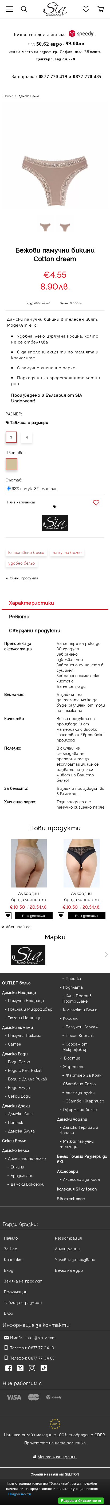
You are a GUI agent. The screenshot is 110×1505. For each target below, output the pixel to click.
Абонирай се (18, 926)
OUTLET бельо (16, 982)
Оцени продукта (24, 578)
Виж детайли (33, 915)
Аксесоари (67, 1171)
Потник (15, 1122)
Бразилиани (22, 1175)
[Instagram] (33, 1368)
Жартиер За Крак (83, 1074)
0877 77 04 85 (41, 1357)
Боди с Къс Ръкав (25, 1070)
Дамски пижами (17, 1027)
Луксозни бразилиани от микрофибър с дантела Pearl (81, 896)
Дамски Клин (20, 1113)
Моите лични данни (57, 1456)
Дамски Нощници (19, 992)
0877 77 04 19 (41, 1347)
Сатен (14, 1043)
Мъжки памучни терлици (77, 1143)
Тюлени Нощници (24, 1017)
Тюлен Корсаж (80, 1035)
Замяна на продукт (23, 1280)
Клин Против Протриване (77, 998)
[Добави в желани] (97, 503)
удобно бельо (21, 562)
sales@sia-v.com (40, 1337)
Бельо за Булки (80, 1092)
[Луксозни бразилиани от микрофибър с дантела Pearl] (81, 863)
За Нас (10, 1248)
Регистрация (68, 1237)
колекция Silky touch (77, 1188)
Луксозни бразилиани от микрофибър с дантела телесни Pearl (28, 896)
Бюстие (71, 1057)
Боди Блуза (19, 1087)
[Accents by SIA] (82, 955)
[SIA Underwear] (28, 955)
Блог (8, 1313)
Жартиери (74, 1066)
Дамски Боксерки (28, 1183)
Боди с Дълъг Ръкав (27, 1078)
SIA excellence (71, 1198)
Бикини (17, 1166)
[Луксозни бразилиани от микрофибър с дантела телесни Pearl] (28, 863)
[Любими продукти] (86, 9)
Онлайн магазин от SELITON (55, 1474)
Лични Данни (67, 1248)
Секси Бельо (14, 1140)
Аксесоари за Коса (81, 1179)
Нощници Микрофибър (30, 1008)
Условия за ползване (75, 1259)
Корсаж (70, 1018)
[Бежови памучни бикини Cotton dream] (45, 224)
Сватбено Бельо (79, 1083)
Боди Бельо (19, 1061)
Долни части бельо (27, 1158)
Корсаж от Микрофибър (75, 1046)
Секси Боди (19, 1095)
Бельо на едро (69, 1270)
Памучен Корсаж (82, 1026)
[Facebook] (9, 1368)
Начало (8, 96)
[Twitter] (21, 1368)
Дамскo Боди (15, 1053)
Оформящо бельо (80, 1109)
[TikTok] (45, 1368)
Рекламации (16, 1291)
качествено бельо (26, 552)
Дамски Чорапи (72, 1119)
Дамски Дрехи (16, 1105)
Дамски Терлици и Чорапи (79, 1129)
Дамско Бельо (29, 96)
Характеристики (31, 602)
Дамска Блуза (21, 1130)
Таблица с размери (29, 422)
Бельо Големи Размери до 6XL (82, 1158)
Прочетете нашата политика (55, 1442)
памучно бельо (67, 552)
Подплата (73, 986)
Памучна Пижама (24, 1035)
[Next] (105, 954)
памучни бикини (42, 319)
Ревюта (19, 616)
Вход (8, 1270)
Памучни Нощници (26, 1000)
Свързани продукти (35, 630)
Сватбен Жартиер (85, 1100)
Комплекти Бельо (80, 1009)
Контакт (13, 1259)
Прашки (73, 978)
